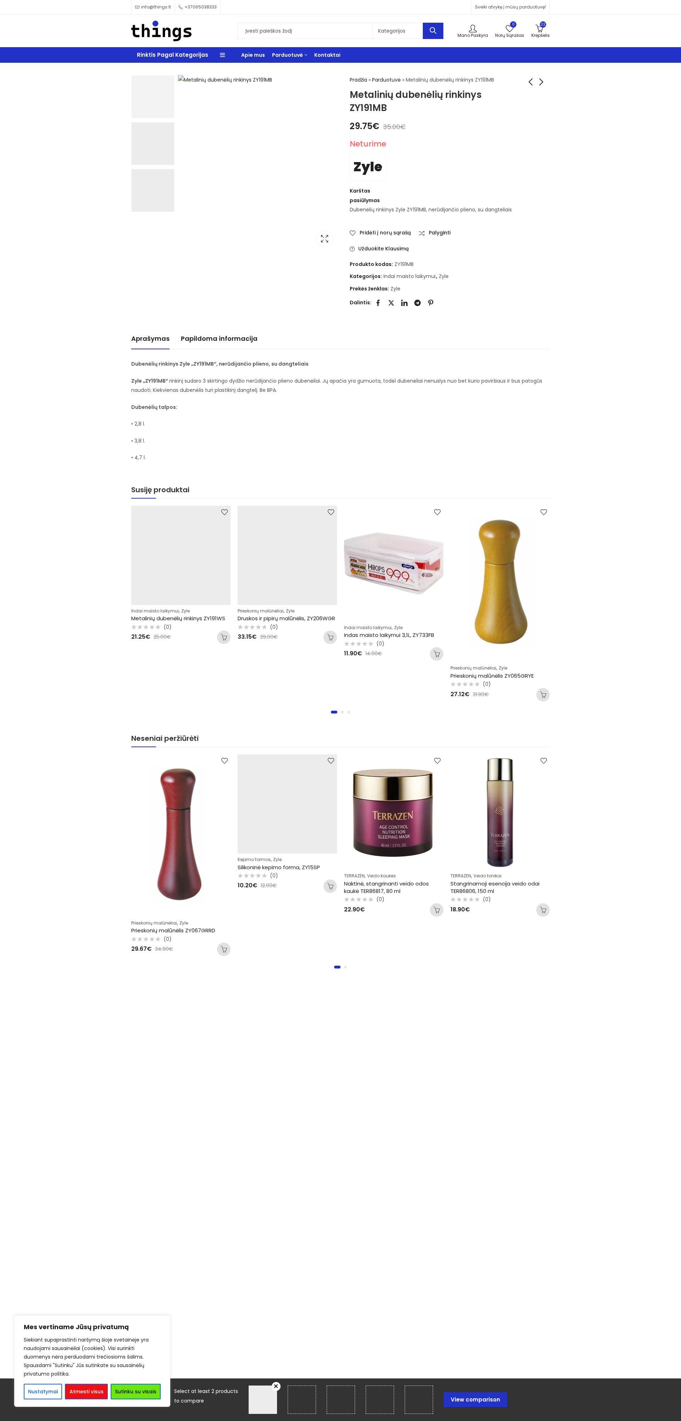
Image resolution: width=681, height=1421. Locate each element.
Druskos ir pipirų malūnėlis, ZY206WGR (286, 618)
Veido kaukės (381, 876)
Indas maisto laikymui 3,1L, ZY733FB (389, 635)
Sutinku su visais (135, 1391)
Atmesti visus (87, 1391)
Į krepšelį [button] (224, 637)
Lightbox (324, 239)
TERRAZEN (354, 876)
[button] (334, 712)
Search (433, 31)
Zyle (367, 167)
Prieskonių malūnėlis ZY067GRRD (173, 930)
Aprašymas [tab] (150, 338)
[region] (92, 1361)
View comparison (475, 1399)
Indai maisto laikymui (409, 276)
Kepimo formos (254, 859)
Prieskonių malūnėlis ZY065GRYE (492, 675)
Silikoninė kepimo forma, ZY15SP (279, 867)
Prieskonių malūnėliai (260, 611)
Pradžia (358, 79)
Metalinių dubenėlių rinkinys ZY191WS (178, 618)
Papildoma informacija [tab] (219, 338)
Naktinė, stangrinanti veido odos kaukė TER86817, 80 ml (386, 887)
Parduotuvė (386, 79)
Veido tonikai (488, 876)
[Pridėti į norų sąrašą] (224, 512)
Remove (276, 1386)
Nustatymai (43, 1391)
